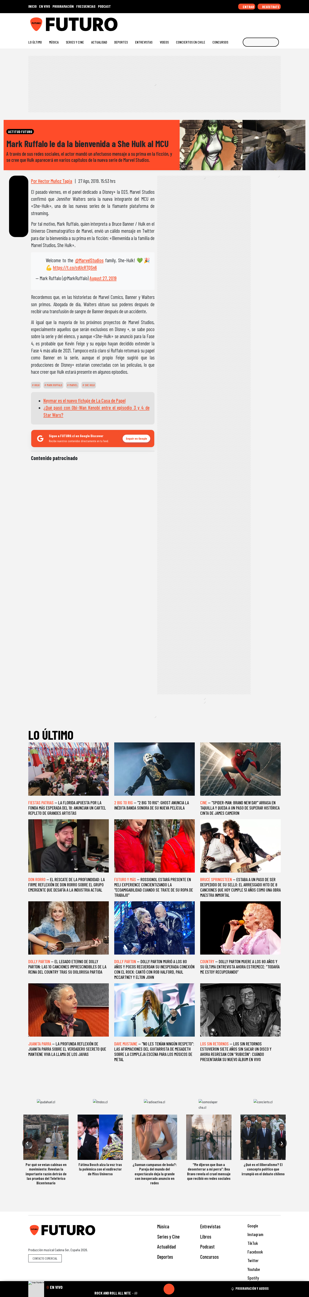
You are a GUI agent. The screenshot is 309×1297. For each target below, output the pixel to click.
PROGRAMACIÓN (63, 6)
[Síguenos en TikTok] (242, 22)
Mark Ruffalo (54, 385)
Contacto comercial (45, 1258)
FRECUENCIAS (85, 6)
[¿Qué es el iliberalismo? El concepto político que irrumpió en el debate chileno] (263, 1137)
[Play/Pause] (169, 1289)
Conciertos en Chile (190, 42)
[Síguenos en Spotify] (271, 22)
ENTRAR (248, 7)
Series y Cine (75, 42)
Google (252, 1225)
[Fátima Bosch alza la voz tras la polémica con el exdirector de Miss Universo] (100, 1137)
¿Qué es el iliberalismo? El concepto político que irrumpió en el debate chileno (263, 1169)
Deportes (121, 42)
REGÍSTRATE (270, 7)
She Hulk (89, 385)
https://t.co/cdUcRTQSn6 (75, 267)
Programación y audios (252, 1288)
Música (54, 42)
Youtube (253, 1269)
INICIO (32, 6)
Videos (164, 42)
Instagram (255, 1234)
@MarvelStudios (89, 260)
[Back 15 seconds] (158, 1289)
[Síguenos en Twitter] (257, 22)
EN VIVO (44, 6)
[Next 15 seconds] (179, 1289)
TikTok (252, 1243)
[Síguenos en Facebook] (249, 22)
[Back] (147, 1289)
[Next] (190, 1289)
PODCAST (104, 6)
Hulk (37, 385)
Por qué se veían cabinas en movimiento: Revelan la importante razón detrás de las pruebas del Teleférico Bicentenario (46, 1173)
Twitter (253, 1260)
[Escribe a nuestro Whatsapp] (278, 22)
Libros (205, 1236)
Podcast (207, 1246)
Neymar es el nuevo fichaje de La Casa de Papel (84, 400)
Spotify (253, 1277)
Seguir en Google (136, 438)
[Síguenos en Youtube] (264, 22)
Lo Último (35, 42)
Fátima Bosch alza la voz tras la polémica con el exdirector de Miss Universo (100, 1169)
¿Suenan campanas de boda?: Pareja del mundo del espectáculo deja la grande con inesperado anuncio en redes (155, 1173)
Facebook (255, 1251)
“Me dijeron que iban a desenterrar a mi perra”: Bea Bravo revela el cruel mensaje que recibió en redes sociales (209, 1171)
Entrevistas (143, 42)
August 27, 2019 (103, 278)
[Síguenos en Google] (228, 22)
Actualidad (99, 42)
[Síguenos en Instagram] (235, 22)
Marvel (73, 385)
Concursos (220, 42)
